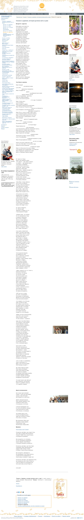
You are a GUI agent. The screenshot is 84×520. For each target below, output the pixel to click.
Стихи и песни (4, 127)
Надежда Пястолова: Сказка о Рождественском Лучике (7, 53)
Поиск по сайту (56, 516)
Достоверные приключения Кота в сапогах (7, 67)
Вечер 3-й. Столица (23, 500)
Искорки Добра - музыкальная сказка (7, 65)
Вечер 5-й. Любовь (22, 503)
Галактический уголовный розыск (6, 110)
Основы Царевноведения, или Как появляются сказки (31, 506)
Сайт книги (4, 166)
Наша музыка (4, 18)
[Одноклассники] (20, 492)
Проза (2, 126)
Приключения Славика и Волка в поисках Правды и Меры (8, 61)
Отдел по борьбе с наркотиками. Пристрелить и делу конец (7, 100)
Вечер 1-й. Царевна (22, 497)
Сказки (25, 17)
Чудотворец (5, 116)
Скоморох (3, 124)
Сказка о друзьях (6, 76)
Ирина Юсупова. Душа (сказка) (7, 46)
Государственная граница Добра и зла (8, 106)
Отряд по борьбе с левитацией (6, 114)
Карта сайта (66, 516)
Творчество (52, 13)
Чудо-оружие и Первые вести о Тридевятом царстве (8, 91)
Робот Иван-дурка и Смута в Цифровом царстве (7, 122)
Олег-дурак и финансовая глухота (8, 119)
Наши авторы (18, 516)
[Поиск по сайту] (82, 1)
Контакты (74, 13)
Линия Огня (5, 81)
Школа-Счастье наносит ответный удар (8, 87)
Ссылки (69, 13)
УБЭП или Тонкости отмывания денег (7, 108)
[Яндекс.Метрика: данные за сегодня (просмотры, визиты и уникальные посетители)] (73, 187)
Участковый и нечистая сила (8, 94)
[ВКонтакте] (18, 492)
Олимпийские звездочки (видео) (8, 56)
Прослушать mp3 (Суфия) (22, 429)
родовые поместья (12, 517)
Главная (9, 13)
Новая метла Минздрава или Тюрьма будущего (8, 89)
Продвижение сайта (73, 518)
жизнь (26, 195)
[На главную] (79, 1)
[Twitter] (19, 492)
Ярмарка (58, 13)
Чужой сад (4, 80)
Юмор (2, 128)
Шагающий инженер (7, 75)
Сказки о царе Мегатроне (5, 40)
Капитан (4, 48)
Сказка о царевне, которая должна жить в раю (39, 17)
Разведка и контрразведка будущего (5, 96)
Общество (33, 13)
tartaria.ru (17, 518)
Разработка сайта (74, 517)
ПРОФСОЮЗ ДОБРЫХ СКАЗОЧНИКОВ (6, 17)
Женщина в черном (7, 117)
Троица (4, 41)
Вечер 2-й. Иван (22, 499)
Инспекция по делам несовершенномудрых (7, 112)
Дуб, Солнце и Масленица (5, 43)
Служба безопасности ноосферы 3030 (7, 103)
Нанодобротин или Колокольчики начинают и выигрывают (8, 71)
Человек (46, 13)
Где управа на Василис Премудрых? (7, 84)
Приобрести (19, 486)
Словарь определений (30, 516)
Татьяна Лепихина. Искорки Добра (6, 59)
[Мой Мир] (23, 492)
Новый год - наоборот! (7, 50)
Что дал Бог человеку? (7, 57)
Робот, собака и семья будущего (7, 78)
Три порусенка (5, 47)
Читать (17, 483)
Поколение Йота (6, 82)
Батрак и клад (5, 69)
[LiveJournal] (22, 492)
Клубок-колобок (6, 38)
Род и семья (40, 13)
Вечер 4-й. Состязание (23, 501)
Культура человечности (17, 13)
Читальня (63, 13)
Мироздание (27, 13)
